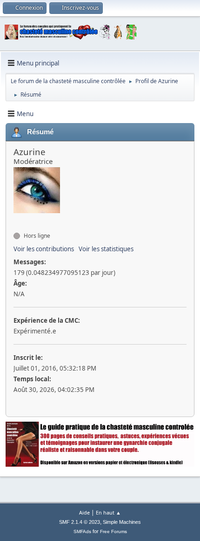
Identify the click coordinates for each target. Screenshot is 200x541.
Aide (84, 512)
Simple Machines (122, 522)
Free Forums (113, 531)
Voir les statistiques (106, 249)
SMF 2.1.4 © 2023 (79, 522)
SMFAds (82, 531)
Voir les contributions (43, 249)
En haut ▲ (108, 512)
